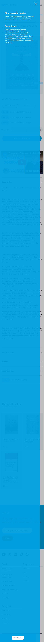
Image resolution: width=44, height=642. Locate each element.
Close (36, 3)
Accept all (17, 638)
